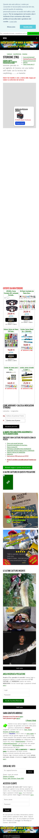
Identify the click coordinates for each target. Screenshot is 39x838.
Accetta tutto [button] (27, 27)
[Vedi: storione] (8, 482)
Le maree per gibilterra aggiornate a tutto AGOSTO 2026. (17, 433)
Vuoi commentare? (28, 57)
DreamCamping (20, 741)
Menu (5, 38)
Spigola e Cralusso (8, 776)
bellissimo (10, 454)
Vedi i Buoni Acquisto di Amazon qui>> (17, 731)
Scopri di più (20, 123)
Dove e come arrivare (29, 61)
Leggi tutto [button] (13, 21)
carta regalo (30, 733)
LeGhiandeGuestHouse (10, 743)
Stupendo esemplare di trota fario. (17, 445)
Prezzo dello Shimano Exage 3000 (13, 778)
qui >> (18, 718)
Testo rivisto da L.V (28, 64)
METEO (25, 62)
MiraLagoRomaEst (18, 745)
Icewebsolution (16, 837)
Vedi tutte (19, 668)
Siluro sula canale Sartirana (15, 443)
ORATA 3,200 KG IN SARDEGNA (16, 452)
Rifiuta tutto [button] (11, 27)
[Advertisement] (19, 207)
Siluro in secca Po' (12, 447)
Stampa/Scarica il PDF (29, 59)
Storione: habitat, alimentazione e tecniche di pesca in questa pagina (10, 62)
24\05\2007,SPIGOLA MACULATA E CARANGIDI (20, 450)
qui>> (4, 685)
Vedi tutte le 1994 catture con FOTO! (17, 456)
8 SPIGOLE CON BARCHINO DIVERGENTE (19, 449)
